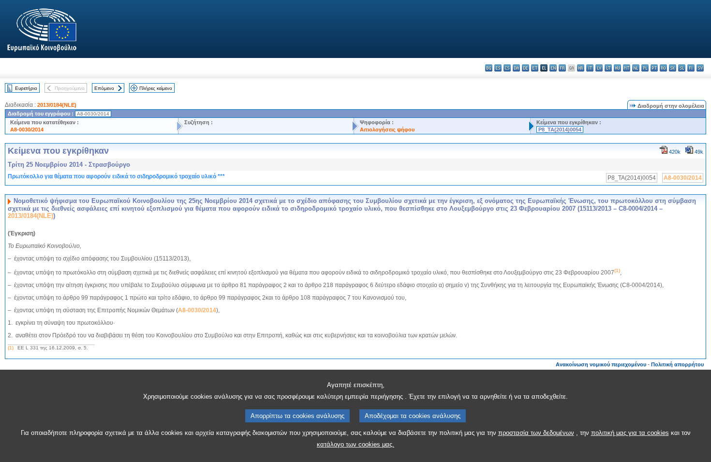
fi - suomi (691, 68)
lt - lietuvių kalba (608, 68)
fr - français (562, 68)
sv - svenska (700, 68)
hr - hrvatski (580, 68)
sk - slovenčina (672, 68)
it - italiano (589, 68)
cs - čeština (507, 68)
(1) (11, 347)
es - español (498, 68)
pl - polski (645, 68)
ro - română (663, 68)
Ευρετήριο (26, 88)
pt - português (654, 68)
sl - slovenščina (681, 68)
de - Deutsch (525, 68)
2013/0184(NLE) (56, 105)
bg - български (488, 68)
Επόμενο (104, 88)
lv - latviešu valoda (599, 68)
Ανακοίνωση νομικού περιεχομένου (601, 364)
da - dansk (516, 68)
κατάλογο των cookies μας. (355, 444)
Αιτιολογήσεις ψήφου (387, 129)
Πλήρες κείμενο (155, 88)
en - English (553, 68)
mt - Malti (626, 68)
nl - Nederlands (635, 68)
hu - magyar (617, 68)
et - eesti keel (534, 68)
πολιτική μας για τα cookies (630, 432)
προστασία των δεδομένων (536, 432)
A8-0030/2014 (27, 129)
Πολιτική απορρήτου (677, 364)
